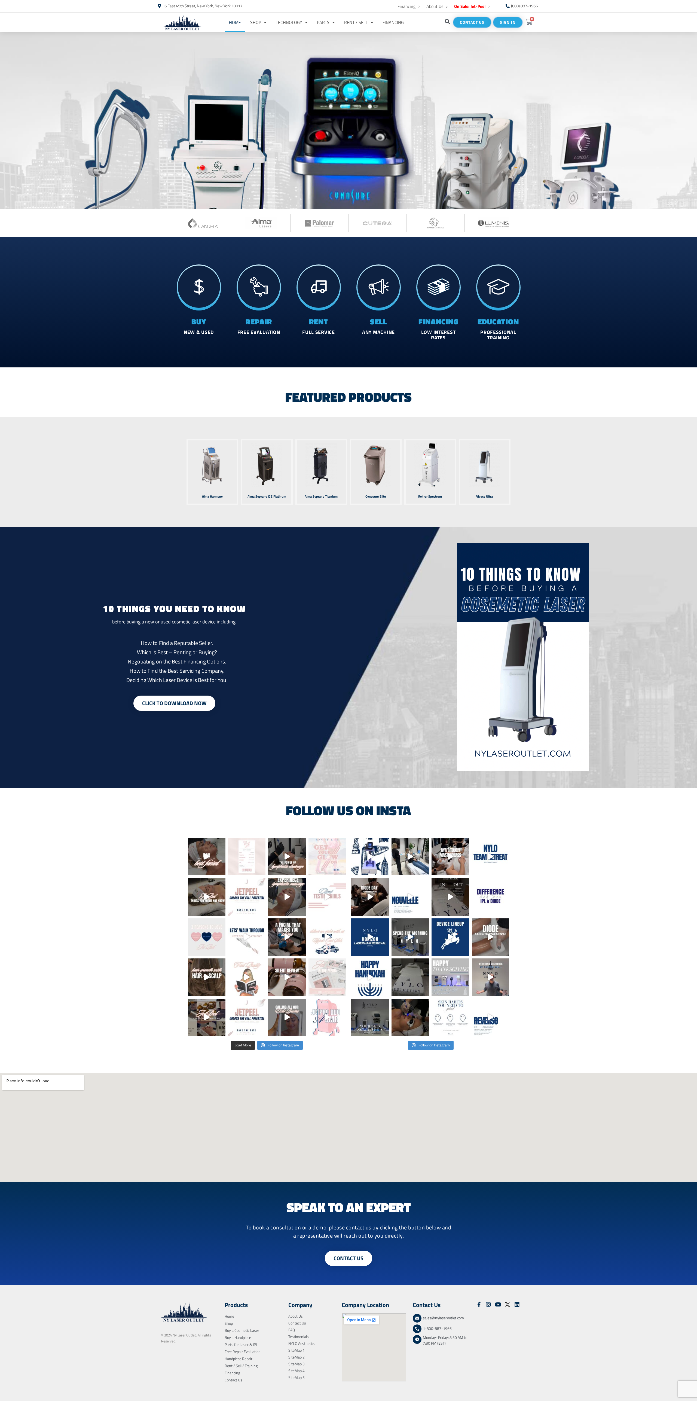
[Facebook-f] (479, 1304)
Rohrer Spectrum (430, 496)
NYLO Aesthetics (301, 1343)
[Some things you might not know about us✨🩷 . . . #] (206, 897)
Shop (255, 22)
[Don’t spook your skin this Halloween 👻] (450, 1017)
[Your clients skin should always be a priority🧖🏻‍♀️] (370, 1017)
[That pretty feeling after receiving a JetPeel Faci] (247, 977)
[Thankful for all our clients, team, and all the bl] (450, 977)
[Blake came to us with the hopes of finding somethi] (287, 857)
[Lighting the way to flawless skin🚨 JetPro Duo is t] (410, 1017)
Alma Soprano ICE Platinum (266, 496)
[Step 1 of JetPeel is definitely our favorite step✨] (287, 897)
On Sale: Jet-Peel (469, 6)
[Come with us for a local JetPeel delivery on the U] (327, 937)
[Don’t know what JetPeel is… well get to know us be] (327, 977)
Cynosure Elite (375, 496)
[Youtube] (498, 1304)
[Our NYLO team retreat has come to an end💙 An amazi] (490, 857)
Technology (289, 22)
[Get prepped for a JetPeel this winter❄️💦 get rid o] (410, 977)
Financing (406, 6)
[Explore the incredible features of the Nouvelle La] (410, 897)
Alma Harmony (212, 496)
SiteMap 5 (296, 1377)
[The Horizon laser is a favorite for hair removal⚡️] (370, 937)
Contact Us (233, 1380)
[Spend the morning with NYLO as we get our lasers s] (410, 937)
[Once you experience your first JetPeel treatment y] (327, 897)
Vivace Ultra (484, 496)
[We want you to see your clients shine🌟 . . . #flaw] (287, 937)
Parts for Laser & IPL (241, 1344)
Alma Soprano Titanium (321, 496)
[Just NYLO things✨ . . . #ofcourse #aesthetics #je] (490, 977)
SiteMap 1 (296, 1350)
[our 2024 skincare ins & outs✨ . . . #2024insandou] (450, 897)
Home (235, 22)
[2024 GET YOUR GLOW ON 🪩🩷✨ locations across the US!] (247, 857)
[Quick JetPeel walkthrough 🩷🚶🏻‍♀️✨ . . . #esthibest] (247, 937)
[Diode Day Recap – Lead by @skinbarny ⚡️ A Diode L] (370, 897)
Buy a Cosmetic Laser (242, 1330)
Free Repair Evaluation (243, 1351)
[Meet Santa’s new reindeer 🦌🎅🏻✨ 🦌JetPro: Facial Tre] (450, 937)
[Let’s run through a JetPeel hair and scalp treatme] (206, 977)
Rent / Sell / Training (241, 1366)
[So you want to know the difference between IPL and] (490, 897)
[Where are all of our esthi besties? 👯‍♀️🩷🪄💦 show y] (287, 1017)
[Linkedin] (517, 1304)
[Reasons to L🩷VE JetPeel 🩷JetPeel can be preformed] (206, 937)
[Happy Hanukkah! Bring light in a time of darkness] (370, 977)
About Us (434, 6)
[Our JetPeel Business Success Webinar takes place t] (247, 897)
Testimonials (298, 1336)
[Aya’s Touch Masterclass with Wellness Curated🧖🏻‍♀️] (450, 857)
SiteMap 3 (296, 1364)
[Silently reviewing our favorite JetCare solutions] (287, 977)
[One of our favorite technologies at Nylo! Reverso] (490, 1017)
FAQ (291, 1330)
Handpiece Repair (238, 1359)
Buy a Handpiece (238, 1337)
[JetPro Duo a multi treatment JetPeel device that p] (327, 1017)
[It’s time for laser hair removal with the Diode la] (490, 937)
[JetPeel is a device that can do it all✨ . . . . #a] (206, 1017)
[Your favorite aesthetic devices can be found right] (370, 857)
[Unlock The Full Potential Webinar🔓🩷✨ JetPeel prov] (247, 1017)
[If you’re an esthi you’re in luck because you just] (206, 857)
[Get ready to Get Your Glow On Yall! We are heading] (327, 857)
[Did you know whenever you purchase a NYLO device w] (410, 857)
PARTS (323, 22)
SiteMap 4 (296, 1370)
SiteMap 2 (296, 1357)
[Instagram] (488, 1304)
